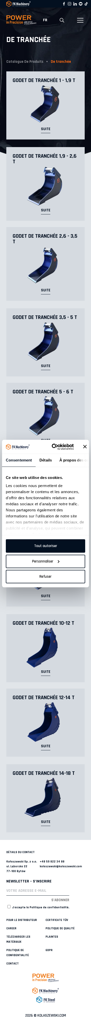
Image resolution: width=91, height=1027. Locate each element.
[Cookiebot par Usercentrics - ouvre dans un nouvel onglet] (54, 447)
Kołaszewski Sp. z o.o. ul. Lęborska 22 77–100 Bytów (21, 866)
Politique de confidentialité (49, 907)
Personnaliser (42, 561)
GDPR (49, 950)
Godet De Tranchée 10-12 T (43, 623)
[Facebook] (64, 4)
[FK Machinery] (45, 991)
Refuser (45, 576)
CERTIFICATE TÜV (57, 920)
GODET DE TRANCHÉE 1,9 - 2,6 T (45, 159)
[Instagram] (69, 4)
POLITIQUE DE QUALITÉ (60, 928)
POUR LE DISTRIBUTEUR (21, 920)
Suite (45, 129)
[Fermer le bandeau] (85, 447)
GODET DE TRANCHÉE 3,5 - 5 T (45, 317)
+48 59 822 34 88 (52, 861)
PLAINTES (52, 937)
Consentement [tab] (19, 460)
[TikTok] (86, 4)
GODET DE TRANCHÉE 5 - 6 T (43, 391)
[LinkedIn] (75, 4)
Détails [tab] (45, 460)
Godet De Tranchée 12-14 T (44, 697)
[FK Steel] (45, 999)
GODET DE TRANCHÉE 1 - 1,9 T (44, 80)
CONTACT (12, 963)
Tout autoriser (45, 545)
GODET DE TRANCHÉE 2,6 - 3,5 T (45, 239)
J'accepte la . (40, 907)
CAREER (11, 928)
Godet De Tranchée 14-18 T (44, 773)
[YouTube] (80, 4)
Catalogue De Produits (24, 61)
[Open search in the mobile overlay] (61, 20)
